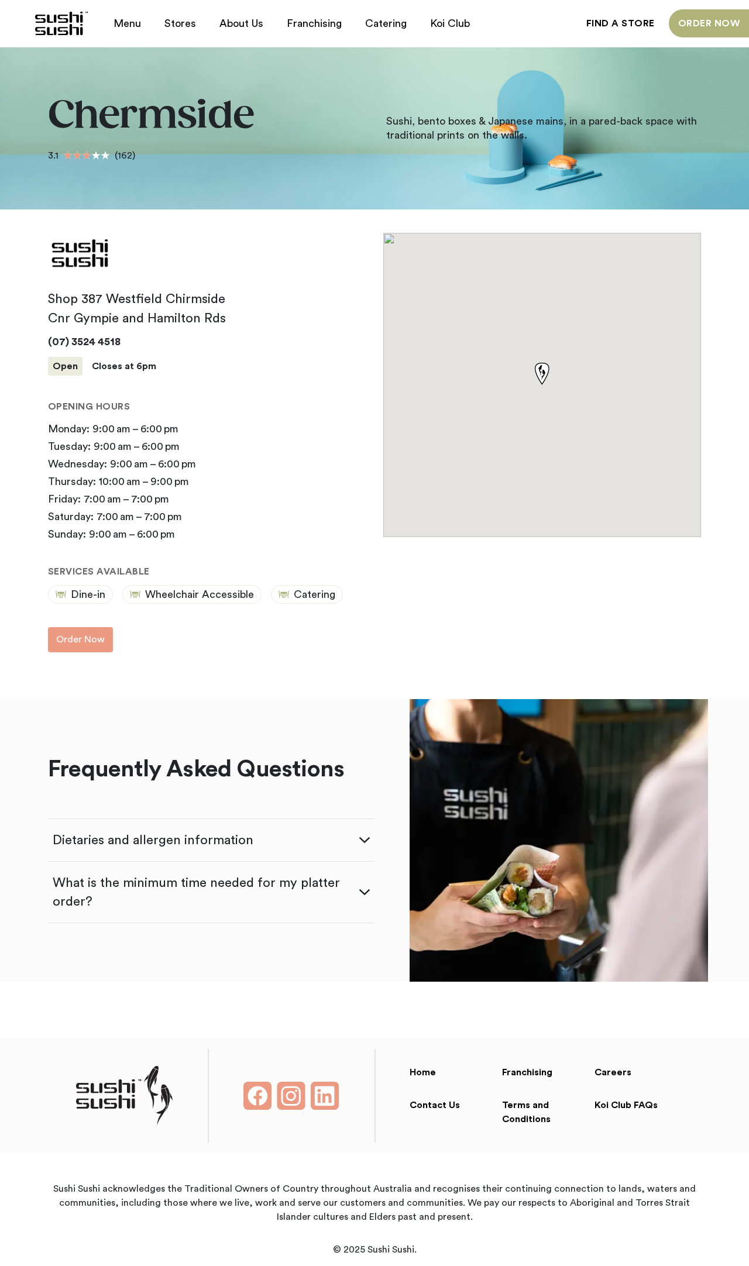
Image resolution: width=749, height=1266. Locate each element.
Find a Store (620, 23)
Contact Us (435, 1105)
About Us (241, 23)
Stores (180, 23)
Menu (127, 23)
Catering (386, 23)
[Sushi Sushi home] (61, 23)
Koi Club (450, 23)
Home (423, 1072)
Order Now (709, 23)
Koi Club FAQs (626, 1105)
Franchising (314, 23)
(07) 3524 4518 (84, 341)
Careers (613, 1072)
